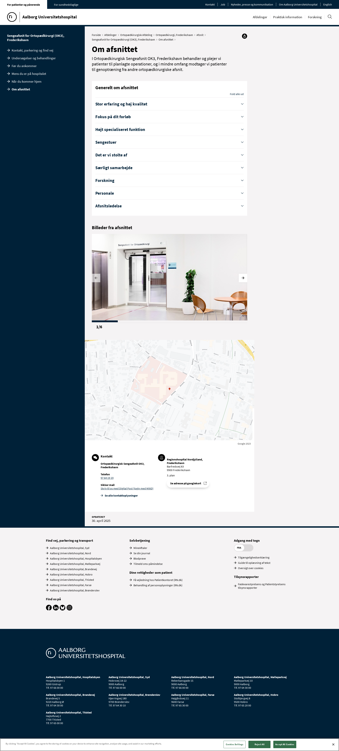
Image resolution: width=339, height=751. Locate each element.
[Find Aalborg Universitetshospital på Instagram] (69, 609)
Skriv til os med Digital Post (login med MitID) (127, 488)
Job (223, 4)
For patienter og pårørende (23, 4)
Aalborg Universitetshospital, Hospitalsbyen (76, 558)
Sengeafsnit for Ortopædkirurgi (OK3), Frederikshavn (35, 37)
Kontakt (210, 4)
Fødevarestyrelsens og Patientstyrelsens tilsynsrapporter (262, 585)
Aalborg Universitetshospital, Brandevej (73, 569)
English (327, 4)
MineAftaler (140, 548)
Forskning (315, 17)
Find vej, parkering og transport (69, 540)
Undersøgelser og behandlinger (34, 58)
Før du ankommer (24, 66)
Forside (96, 34)
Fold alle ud (237, 94)
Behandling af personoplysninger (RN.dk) (157, 585)
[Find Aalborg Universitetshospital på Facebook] (49, 609)
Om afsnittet (21, 89)
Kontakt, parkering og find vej (32, 50)
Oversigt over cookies (250, 568)
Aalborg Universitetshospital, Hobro (71, 574)
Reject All (259, 744)
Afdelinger (260, 17)
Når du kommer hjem (26, 81)
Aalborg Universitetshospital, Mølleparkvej (75, 564)
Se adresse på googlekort (185, 483)
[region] (169, 744)
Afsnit (200, 34)
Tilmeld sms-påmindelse (148, 564)
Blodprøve (139, 558)
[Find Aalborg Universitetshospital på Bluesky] (63, 609)
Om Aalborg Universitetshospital (298, 4)
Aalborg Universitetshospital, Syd (69, 548)
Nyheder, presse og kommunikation (252, 4)
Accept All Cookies (284, 744)
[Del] (244, 36)
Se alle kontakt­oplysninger (121, 495)
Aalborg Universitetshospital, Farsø (70, 585)
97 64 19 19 (107, 478)
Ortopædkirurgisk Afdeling (136, 34)
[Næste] (243, 278)
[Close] (333, 744)
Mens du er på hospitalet (29, 73)
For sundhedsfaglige (66, 4)
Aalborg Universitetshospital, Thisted (72, 579)
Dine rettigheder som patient (150, 572)
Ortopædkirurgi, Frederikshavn (174, 34)
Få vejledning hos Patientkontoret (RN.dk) (158, 580)
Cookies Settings (234, 744)
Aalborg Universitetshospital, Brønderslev (74, 590)
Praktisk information (287, 17)
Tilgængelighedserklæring (253, 557)
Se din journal (141, 553)
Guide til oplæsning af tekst (254, 562)
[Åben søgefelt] (330, 17)
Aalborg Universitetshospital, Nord (70, 553)
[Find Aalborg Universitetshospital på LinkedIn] (56, 609)
